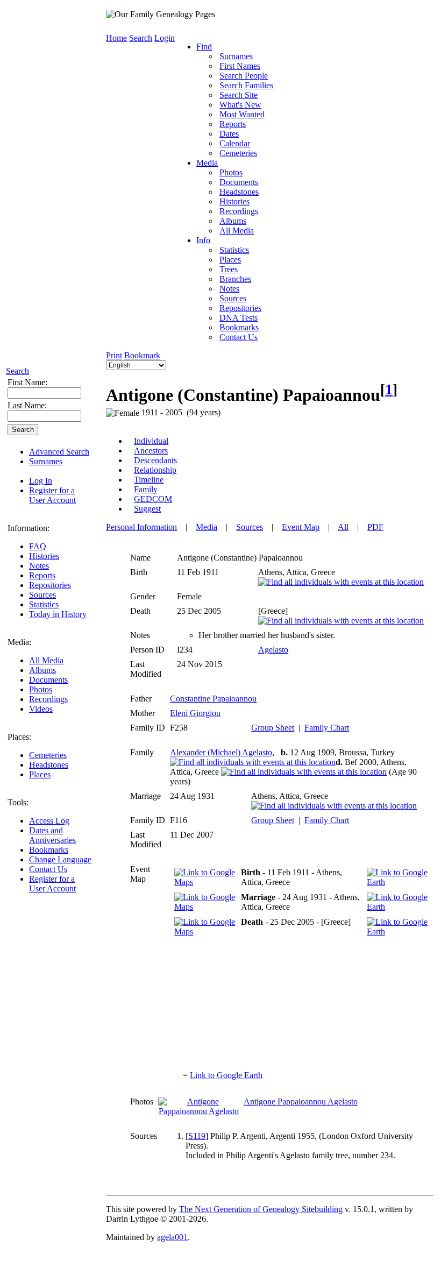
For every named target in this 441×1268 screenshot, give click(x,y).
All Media (46, 660)
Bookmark (142, 355)
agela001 (172, 1237)
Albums (42, 670)
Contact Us (48, 869)
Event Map (300, 527)
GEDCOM (153, 499)
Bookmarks (48, 849)
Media (207, 162)
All (343, 527)
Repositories (50, 585)
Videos (41, 708)
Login (164, 37)
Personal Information (141, 527)
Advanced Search (59, 451)
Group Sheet (272, 727)
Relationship (155, 469)
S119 (196, 1136)
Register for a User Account (52, 495)
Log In (40, 480)
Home (116, 37)
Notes (39, 565)
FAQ (37, 546)
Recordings (48, 699)
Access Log (49, 820)
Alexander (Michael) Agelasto (221, 752)
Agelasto (273, 649)
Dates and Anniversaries (52, 835)
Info (203, 240)
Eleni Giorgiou (195, 713)
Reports (42, 575)
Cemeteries (48, 755)
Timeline (148, 479)
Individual (151, 440)
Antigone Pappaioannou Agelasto (301, 1101)
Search (17, 371)
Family (146, 489)
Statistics (44, 604)
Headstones (48, 764)
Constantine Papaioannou (213, 698)
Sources (42, 594)
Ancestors (151, 450)
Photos (40, 689)
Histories (44, 556)
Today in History (58, 614)
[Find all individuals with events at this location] (341, 581)
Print (114, 355)
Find (204, 46)
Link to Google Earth (226, 1075)
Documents (48, 679)
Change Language (60, 859)
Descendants (155, 460)
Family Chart (326, 727)
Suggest (147, 508)
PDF (375, 527)
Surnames (45, 461)
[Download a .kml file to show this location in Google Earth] (397, 882)
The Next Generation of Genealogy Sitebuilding (261, 1209)
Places (40, 774)
